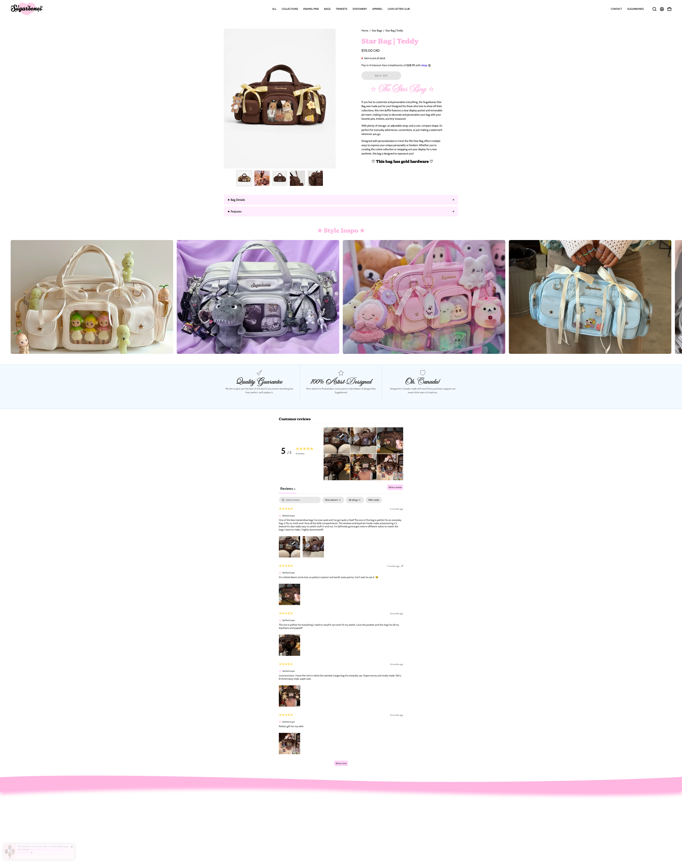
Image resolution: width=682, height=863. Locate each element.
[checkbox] (374, 500)
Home (364, 30)
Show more (341, 763)
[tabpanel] (341, 633)
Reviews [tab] (287, 488)
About (288, 807)
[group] (341, 297)
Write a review (395, 487)
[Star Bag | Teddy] (244, 178)
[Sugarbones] (27, 9)
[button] (290, 9)
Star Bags (377, 30)
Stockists (290, 825)
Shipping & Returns (296, 813)
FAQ (287, 819)
